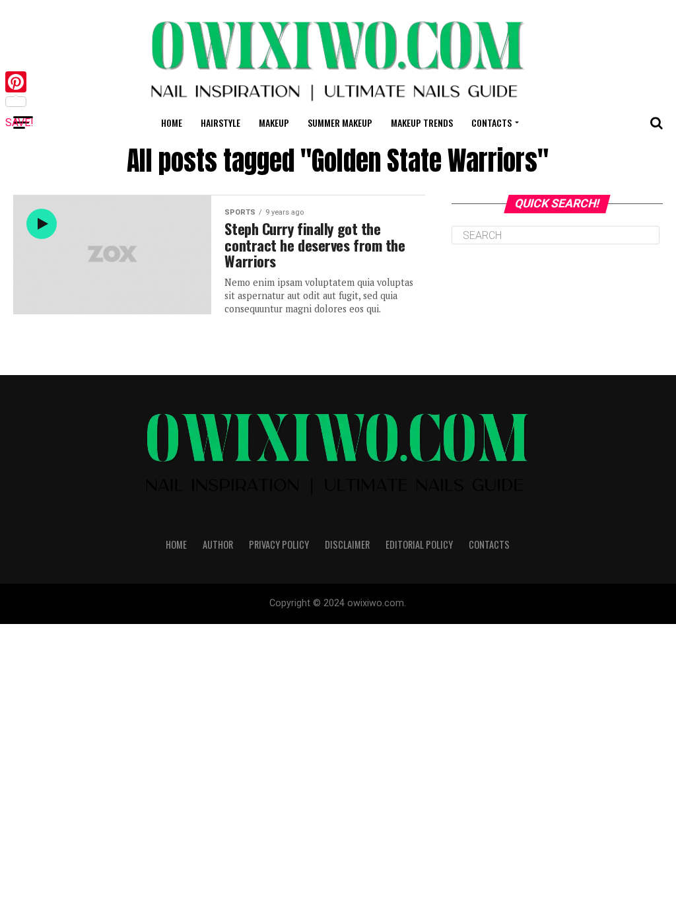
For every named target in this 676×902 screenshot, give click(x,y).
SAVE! (19, 122)
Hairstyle (220, 122)
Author (218, 544)
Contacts (491, 122)
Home (171, 122)
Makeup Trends (422, 122)
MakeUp (274, 122)
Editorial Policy (419, 544)
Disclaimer (347, 544)
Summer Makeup (340, 122)
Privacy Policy (279, 544)
